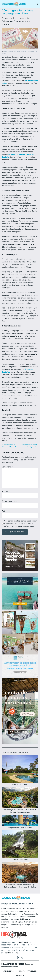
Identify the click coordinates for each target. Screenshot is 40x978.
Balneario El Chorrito (20, 859)
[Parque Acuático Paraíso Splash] (20, 821)
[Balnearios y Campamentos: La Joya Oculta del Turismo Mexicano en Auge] (20, 797)
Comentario (7, 467)
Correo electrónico (10, 501)
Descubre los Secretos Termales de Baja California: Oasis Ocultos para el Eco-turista (20, 886)
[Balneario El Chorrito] (20, 844)
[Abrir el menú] (37, 4)
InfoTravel (23, 942)
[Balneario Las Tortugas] (20, 769)
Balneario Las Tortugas (20, 785)
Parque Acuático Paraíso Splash (20, 828)
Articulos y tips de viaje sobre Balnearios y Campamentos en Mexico (16, 21)
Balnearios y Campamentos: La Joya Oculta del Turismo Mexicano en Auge (20, 811)
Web (3, 511)
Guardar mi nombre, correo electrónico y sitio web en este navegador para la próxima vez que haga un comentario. (20, 523)
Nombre (6, 491)
